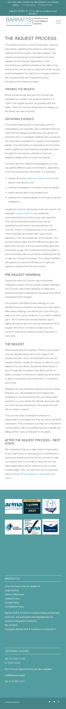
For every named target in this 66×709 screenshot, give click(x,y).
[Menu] (57, 22)
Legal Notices (12, 590)
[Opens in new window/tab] (13, 512)
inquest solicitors (24, 213)
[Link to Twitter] (49, 701)
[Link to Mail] (54, 701)
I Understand (28, 4)
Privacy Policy (45, 4)
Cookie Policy (12, 602)
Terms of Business (14, 594)
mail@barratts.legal (15, 675)
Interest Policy (12, 598)
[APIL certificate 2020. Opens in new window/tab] (50, 533)
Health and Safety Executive (40, 178)
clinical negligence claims (33, 473)
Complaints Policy (14, 606)
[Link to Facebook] (58, 701)
